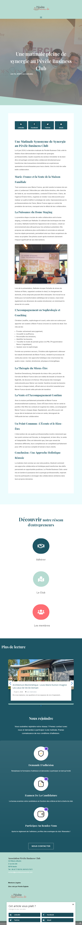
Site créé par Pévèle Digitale (18, 889)
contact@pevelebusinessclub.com (20, 874)
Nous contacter (41, 848)
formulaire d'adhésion (30, 773)
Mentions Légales (14, 885)
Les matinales (27, 74)
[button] (10, 685)
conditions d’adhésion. (50, 736)
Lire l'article (16, 700)
